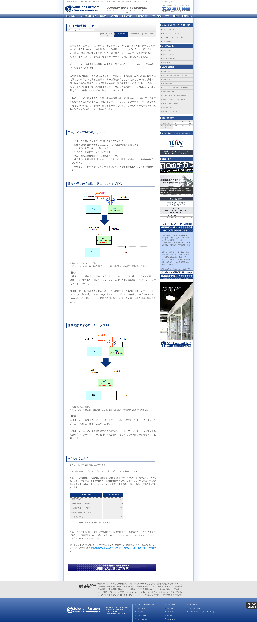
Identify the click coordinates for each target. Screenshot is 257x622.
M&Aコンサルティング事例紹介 (103, 16)
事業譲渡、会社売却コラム (167, 16)
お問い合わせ (169, 2)
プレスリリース (172, 612)
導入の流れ (141, 612)
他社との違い (142, 608)
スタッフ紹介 (127, 16)
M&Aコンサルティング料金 (88, 16)
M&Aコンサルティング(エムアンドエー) (202, 612)
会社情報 (176, 16)
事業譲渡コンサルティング (71, 16)
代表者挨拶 (193, 604)
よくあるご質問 (142, 16)
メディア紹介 (156, 16)
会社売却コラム (172, 615)
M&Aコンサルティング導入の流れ (114, 16)
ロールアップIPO (195, 608)
